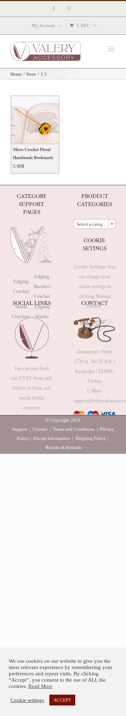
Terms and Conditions (73, 429)
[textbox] (94, 224)
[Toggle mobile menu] (111, 49)
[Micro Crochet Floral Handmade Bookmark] (35, 120)
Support (19, 429)
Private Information (51, 438)
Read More (40, 686)
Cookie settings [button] (27, 700)
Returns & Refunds (64, 447)
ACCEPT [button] (62, 700)
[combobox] (94, 224)
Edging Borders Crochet (42, 286)
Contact (40, 429)
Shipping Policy (90, 438)
